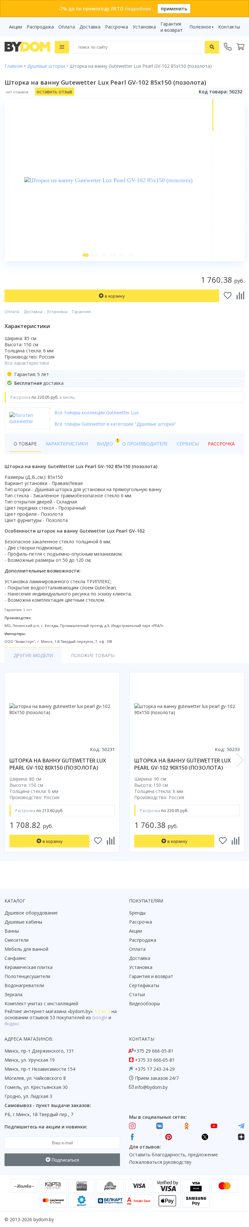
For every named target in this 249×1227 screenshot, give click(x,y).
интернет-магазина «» (58, 1011)
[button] (85, 255)
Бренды (137, 913)
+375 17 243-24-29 (155, 1069)
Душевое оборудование (31, 913)
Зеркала (13, 994)
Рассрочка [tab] (221, 444)
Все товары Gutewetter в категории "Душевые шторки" (115, 424)
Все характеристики (27, 363)
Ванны (12, 931)
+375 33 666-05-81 (155, 1060)
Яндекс (12, 1024)
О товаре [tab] (25, 444)
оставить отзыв (54, 91)
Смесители (17, 940)
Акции (15, 27)
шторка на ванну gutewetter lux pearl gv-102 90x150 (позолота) (182, 764)
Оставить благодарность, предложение (173, 1154)
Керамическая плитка (29, 967)
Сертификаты (144, 985)
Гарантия (81, 311)
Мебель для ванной (26, 949)
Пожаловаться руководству (160, 1162)
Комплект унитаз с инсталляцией (41, 1003)
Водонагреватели (24, 985)
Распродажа (40, 27)
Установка (144, 27)
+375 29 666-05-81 (153, 1051)
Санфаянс (15, 958)
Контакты (229, 27)
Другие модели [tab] (33, 655)
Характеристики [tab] (67, 444)
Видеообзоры (144, 1003)
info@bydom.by (151, 1087)
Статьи (137, 994)
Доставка (90, 27)
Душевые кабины (23, 922)
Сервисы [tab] (188, 444)
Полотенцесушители (27, 976)
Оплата (66, 27)
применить (174, 9)
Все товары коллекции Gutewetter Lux (96, 412)
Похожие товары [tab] (92, 655)
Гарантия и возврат (171, 27)
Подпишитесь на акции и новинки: (46, 1127)
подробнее (138, 9)
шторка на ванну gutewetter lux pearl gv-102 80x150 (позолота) (57, 764)
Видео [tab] (107, 442)
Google (99, 1017)
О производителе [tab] (145, 444)
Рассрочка (116, 27)
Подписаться (64, 1159)
